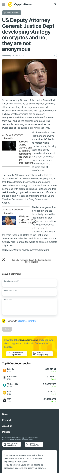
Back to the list (12, 13)
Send (7, 329)
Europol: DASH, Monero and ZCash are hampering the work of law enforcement (25, 152)
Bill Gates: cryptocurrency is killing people (27, 219)
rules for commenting (26, 321)
